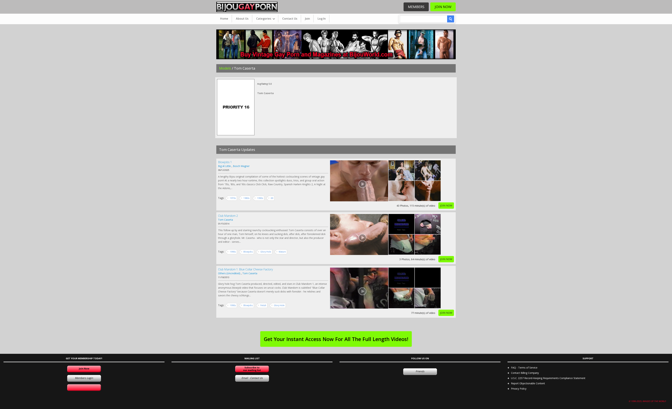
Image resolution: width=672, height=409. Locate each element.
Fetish (263, 305)
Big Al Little (224, 166)
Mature (282, 251)
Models (225, 68)
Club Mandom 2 (228, 216)
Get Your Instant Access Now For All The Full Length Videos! (336, 339)
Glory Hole (265, 251)
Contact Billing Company (525, 372)
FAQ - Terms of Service (524, 367)
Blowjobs (248, 251)
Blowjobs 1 (225, 162)
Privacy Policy (518, 388)
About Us (242, 19)
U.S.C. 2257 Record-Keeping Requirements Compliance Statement (548, 378)
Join (307, 19)
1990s (260, 198)
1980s (246, 198)
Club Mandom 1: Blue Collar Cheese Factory (245, 269)
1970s (233, 198)
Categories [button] (264, 19)
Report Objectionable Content (528, 383)
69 (272, 198)
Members (416, 6)
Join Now (443, 6)
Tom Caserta (225, 219)
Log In (322, 19)
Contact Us (289, 19)
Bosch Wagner (241, 166)
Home (224, 19)
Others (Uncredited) (229, 273)
